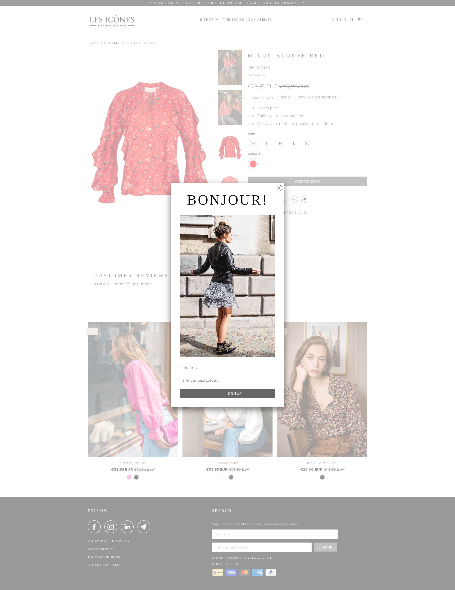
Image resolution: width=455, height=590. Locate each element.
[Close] (279, 187)
